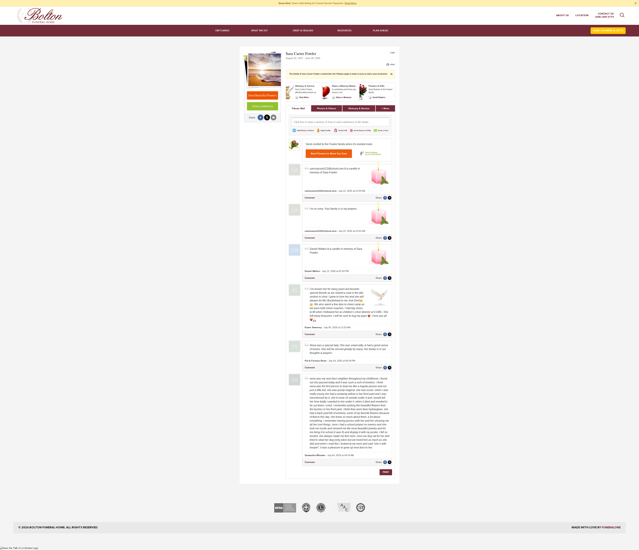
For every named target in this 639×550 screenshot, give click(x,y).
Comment (310, 197)
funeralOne (611, 527)
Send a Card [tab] (383, 130)
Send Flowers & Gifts (608, 30)
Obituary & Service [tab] (358, 108)
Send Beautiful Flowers (262, 95)
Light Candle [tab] (325, 130)
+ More (388, 108)
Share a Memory (262, 106)
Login (392, 52)
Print (386, 472)
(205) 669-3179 (604, 17)
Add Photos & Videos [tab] (305, 130)
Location (581, 15)
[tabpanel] (340, 295)
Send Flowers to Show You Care (329, 153)
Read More (350, 3)
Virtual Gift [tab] (342, 130)
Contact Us (606, 14)
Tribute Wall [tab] (298, 108)
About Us (562, 15)
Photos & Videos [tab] (326, 108)
